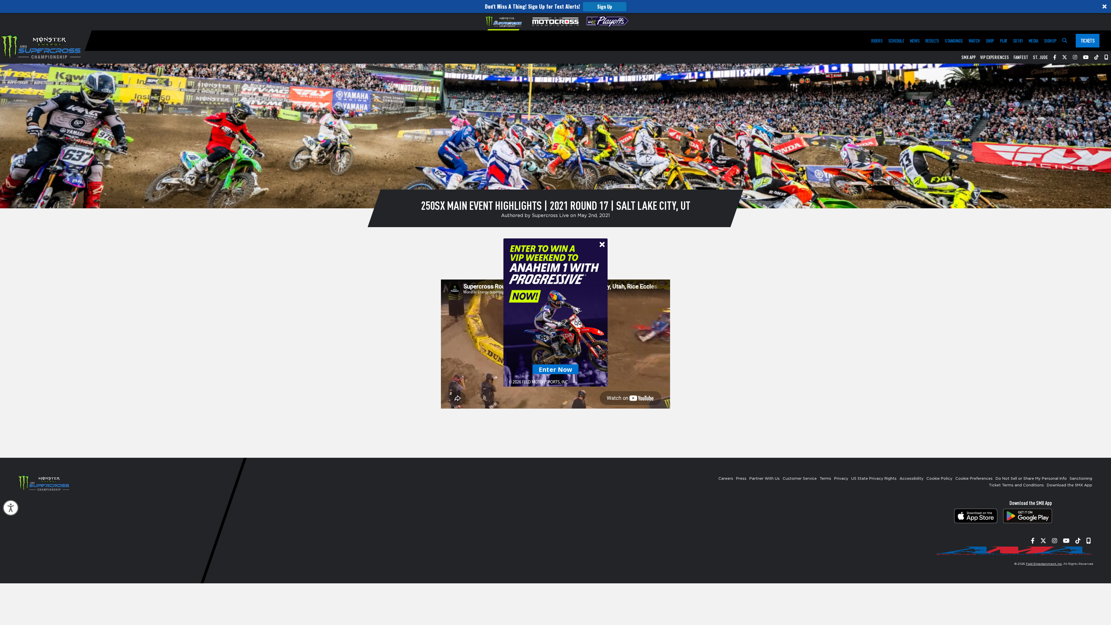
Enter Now (556, 369)
